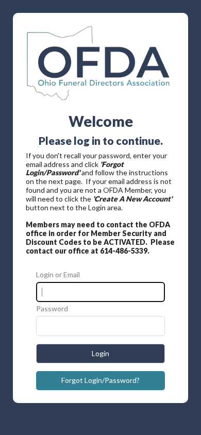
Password (52, 309)
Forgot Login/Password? (100, 380)
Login (100, 353)
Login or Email (58, 275)
